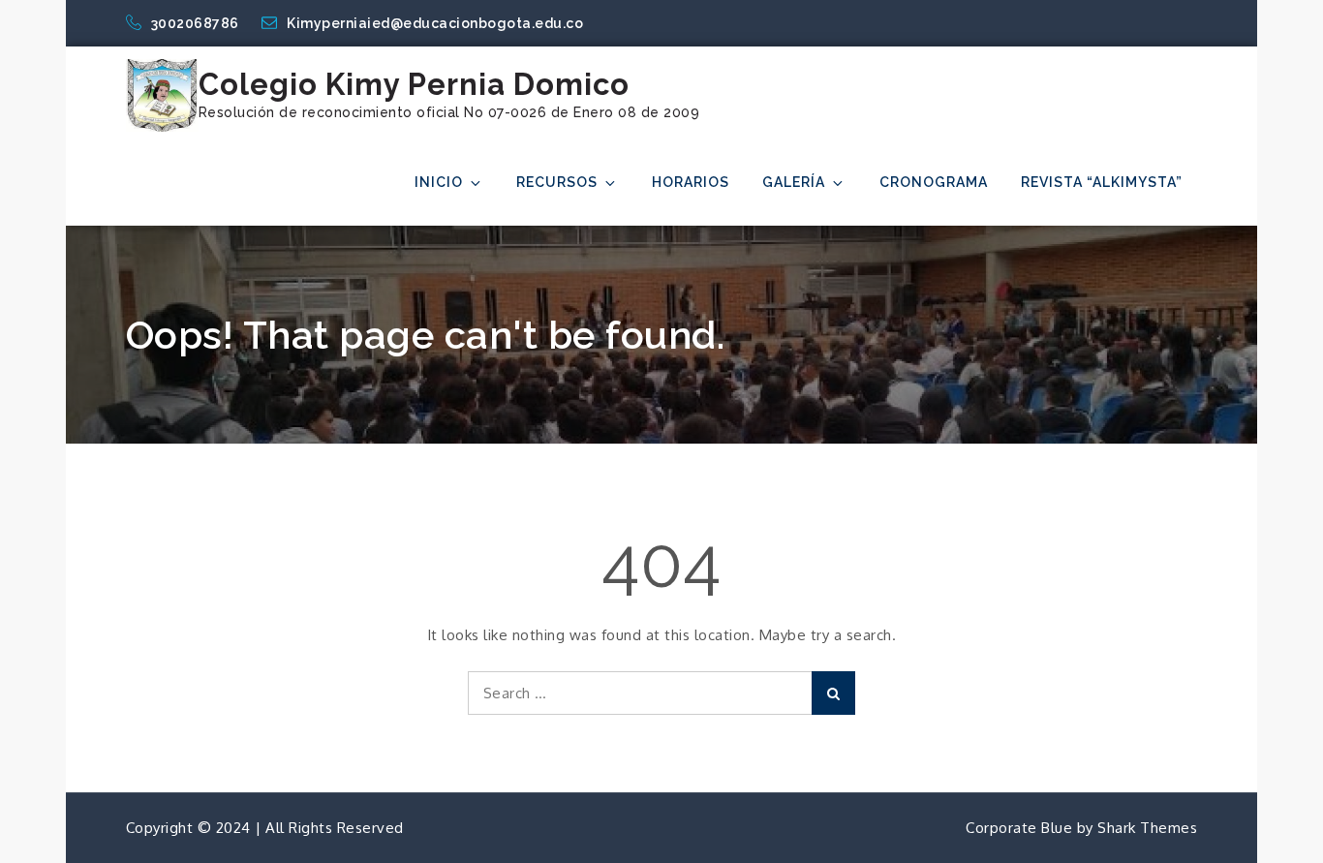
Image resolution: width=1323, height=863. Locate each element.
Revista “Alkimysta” (1102, 182)
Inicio (439, 182)
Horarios (690, 182)
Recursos (557, 182)
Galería (793, 182)
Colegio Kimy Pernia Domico (414, 84)
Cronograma (933, 182)
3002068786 (197, 23)
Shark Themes (1147, 827)
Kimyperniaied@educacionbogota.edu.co (435, 23)
